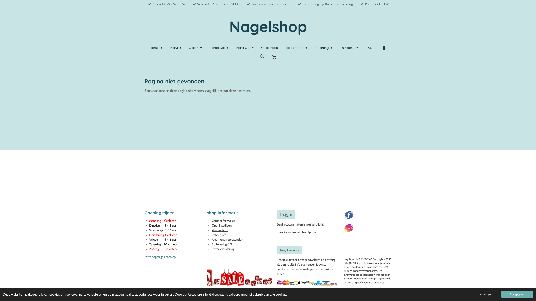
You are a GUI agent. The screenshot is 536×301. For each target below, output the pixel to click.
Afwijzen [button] (485, 294)
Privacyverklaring (223, 249)
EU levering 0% (222, 244)
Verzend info (220, 230)
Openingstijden (222, 225)
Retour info (219, 235)
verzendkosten (369, 270)
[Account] (384, 47)
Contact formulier (223, 221)
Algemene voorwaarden (227, 239)
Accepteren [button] (517, 294)
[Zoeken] (262, 56)
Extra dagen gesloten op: (160, 257)
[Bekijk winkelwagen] (274, 57)
